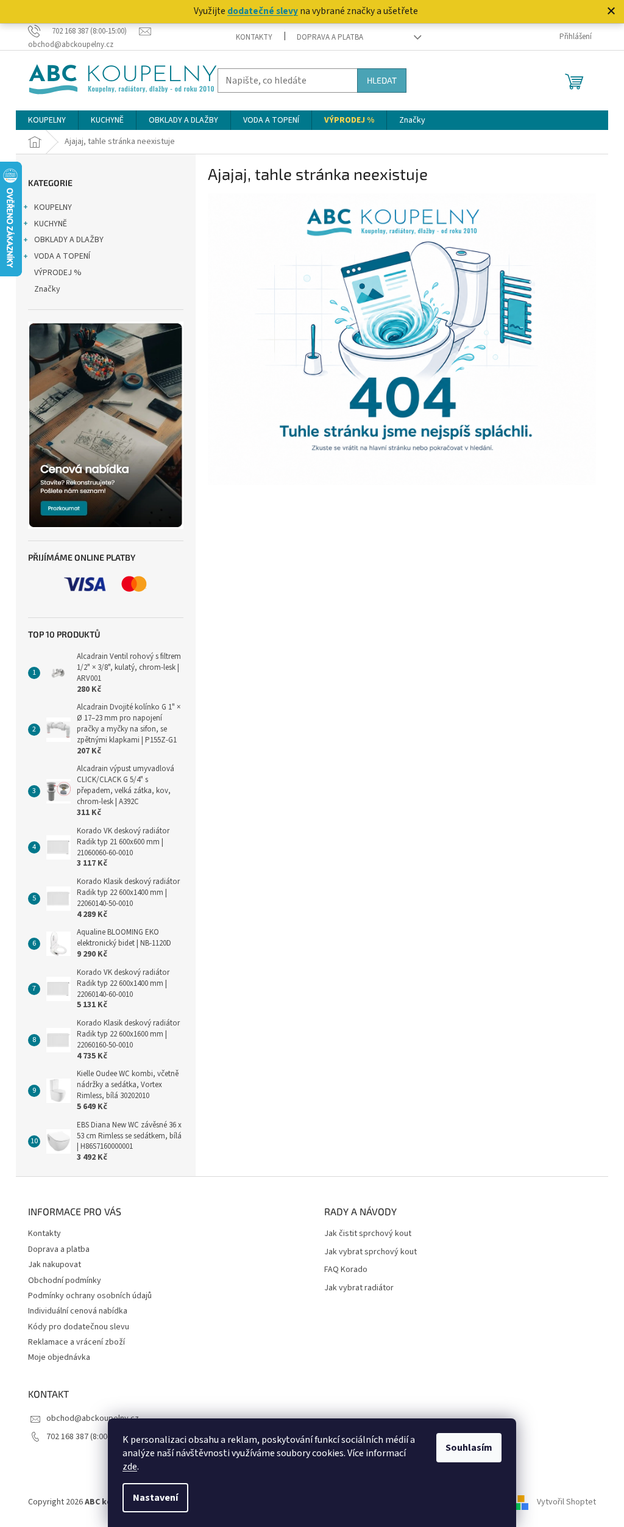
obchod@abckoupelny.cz (92, 1418)
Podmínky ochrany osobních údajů (90, 1296)
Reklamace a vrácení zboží (76, 1342)
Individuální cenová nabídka (77, 1311)
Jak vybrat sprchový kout (370, 1252)
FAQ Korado (345, 1270)
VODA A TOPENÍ (62, 256)
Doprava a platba (330, 37)
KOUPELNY (53, 207)
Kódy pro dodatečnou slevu (78, 1327)
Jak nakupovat (54, 1265)
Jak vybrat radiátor (359, 1288)
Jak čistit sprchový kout (367, 1234)
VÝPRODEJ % (58, 273)
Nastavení (155, 1497)
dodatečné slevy (262, 11)
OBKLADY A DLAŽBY (69, 240)
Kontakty (254, 37)
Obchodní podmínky (64, 1280)
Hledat (382, 80)
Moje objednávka (59, 1357)
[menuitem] (47, 120)
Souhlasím (468, 1447)
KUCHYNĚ (50, 224)
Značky (47, 289)
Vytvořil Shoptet (566, 1502)
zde (129, 1466)
